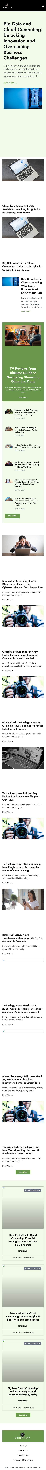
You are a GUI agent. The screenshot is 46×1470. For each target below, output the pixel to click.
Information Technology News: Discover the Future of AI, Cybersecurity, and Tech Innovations (22, 584)
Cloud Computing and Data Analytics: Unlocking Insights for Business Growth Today (21, 209)
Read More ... (10, 83)
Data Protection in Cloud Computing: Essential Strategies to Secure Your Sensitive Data (23, 1239)
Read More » (23, 397)
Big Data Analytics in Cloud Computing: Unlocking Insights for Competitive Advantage (22, 266)
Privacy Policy (23, 1455)
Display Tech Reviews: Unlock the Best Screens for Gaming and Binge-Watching (27, 464)
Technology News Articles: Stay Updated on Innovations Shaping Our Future (20, 796)
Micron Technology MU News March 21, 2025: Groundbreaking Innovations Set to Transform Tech (22, 1079)
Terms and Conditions (23, 1460)
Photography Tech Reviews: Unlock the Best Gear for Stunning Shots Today (26, 412)
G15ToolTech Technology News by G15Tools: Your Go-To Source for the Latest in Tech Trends (22, 726)
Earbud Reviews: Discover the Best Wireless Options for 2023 (28, 446)
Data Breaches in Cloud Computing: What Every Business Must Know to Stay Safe (32, 285)
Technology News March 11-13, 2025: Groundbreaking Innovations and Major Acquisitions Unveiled (22, 1009)
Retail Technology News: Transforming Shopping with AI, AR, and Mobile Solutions (22, 938)
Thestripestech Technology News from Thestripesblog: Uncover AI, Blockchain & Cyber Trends (21, 1150)
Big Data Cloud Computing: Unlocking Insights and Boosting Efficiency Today (23, 1391)
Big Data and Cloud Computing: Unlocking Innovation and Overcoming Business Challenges (23, 40)
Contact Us (23, 1450)
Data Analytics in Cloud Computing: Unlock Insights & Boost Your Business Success (23, 1316)
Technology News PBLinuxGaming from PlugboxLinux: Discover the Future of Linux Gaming (21, 867)
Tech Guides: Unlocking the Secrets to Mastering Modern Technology (27, 429)
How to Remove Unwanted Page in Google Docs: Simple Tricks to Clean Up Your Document (27, 483)
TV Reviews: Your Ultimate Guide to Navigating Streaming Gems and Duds (23, 375)
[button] (43, 6)
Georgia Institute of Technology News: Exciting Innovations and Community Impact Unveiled (20, 655)
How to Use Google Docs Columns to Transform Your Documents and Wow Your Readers (26, 502)
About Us (23, 1446)
